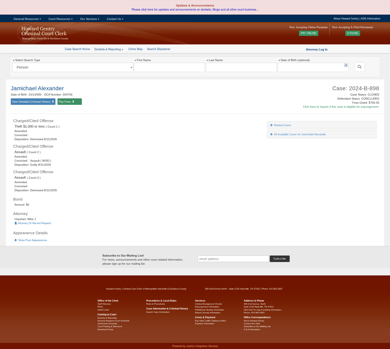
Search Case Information (158, 312)
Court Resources (59, 18)
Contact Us (114, 18)
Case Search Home (77, 49)
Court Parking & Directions (110, 326)
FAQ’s (100, 307)
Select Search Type (27, 60)
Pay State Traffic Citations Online (210, 321)
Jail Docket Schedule (107, 323)
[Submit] (359, 67)
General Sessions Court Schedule (113, 321)
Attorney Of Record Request (34, 223)
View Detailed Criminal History (31, 101)
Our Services (88, 18)
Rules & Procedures (155, 304)
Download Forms (105, 329)
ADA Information (370, 18)
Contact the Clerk (252, 323)
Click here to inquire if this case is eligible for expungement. (341, 106)
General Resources (26, 18)
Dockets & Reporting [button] (108, 49)
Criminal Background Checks (208, 304)
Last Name (216, 60)
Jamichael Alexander (37, 88)
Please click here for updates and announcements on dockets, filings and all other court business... (195, 9)
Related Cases (282, 125)
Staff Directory (104, 304)
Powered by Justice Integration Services (195, 346)
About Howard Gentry (346, 18)
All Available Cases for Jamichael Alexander (300, 134)
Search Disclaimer (158, 49)
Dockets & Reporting (107, 318)
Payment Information (204, 323)
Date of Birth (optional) (295, 60)
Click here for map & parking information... (263, 310)
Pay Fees (65, 101)
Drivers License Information (207, 312)
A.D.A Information (252, 329)
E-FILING (352, 33)
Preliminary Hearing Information (209, 310)
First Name (144, 60)
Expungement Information (207, 307)
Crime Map (135, 49)
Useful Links (103, 310)
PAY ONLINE (308, 33)
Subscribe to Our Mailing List (257, 326)
